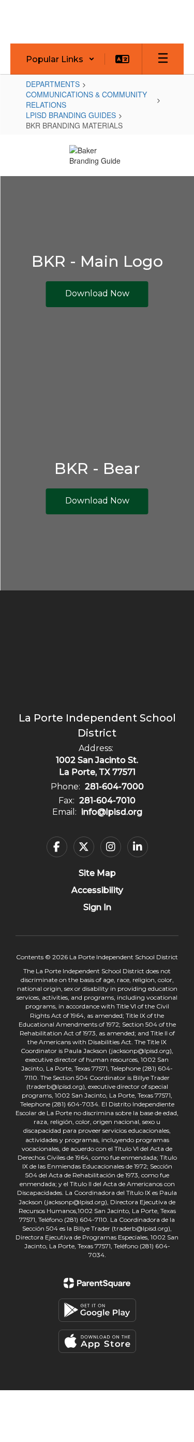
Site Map (97, 873)
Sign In (97, 907)
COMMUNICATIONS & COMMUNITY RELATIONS (86, 99)
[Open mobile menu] (163, 59)
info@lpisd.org (111, 812)
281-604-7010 (107, 800)
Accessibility (97, 890)
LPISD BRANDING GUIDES (71, 115)
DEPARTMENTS (53, 84)
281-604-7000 (114, 786)
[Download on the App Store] (97, 1341)
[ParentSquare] (97, 1283)
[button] (60, 59)
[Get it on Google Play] (97, 1310)
